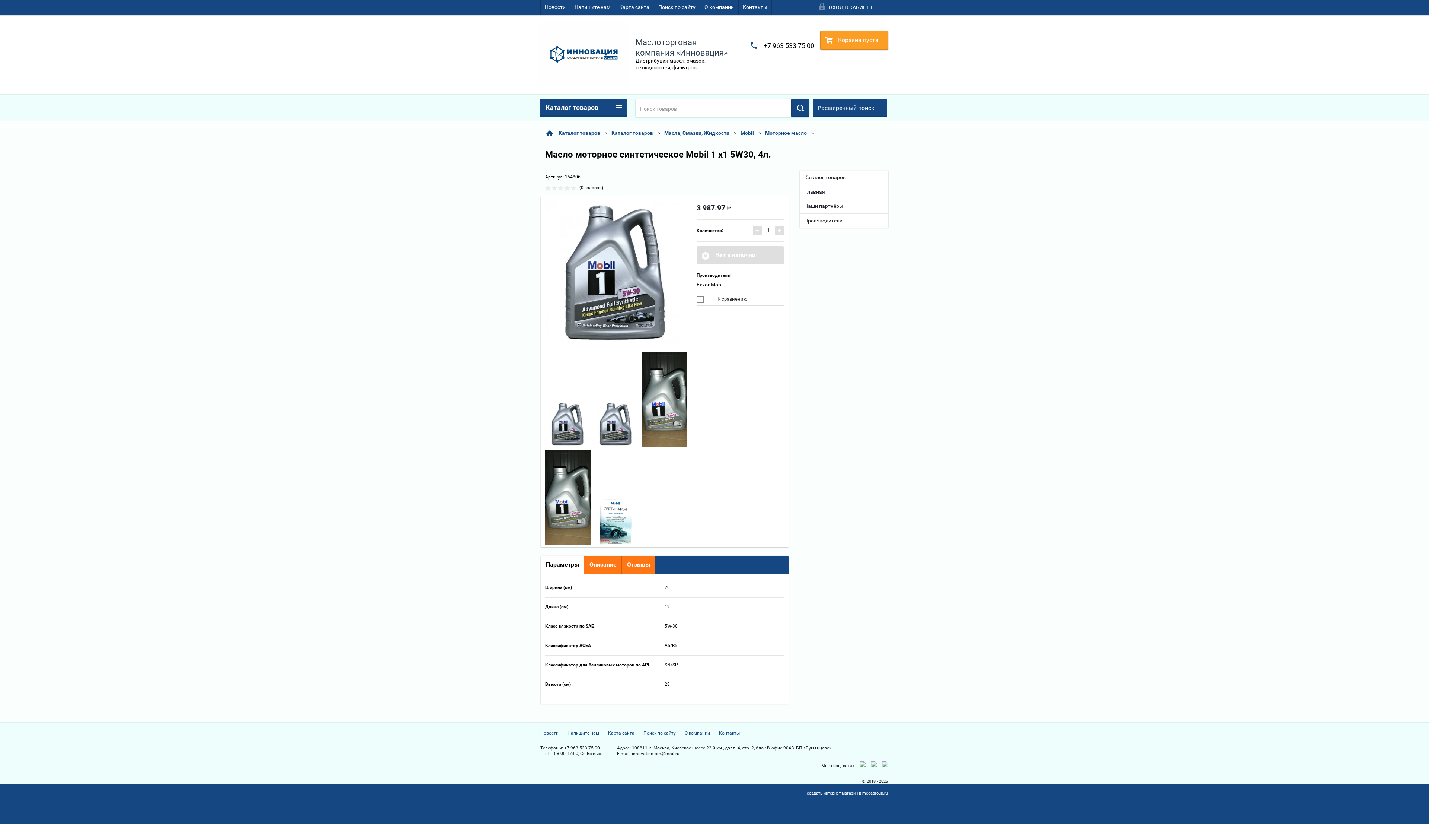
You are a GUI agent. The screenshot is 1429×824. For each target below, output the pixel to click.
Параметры (562, 564)
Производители (823, 221)
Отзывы (638, 564)
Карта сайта (634, 7)
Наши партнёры (823, 206)
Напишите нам (592, 7)
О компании (719, 7)
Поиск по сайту (677, 7)
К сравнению (732, 299)
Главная (814, 192)
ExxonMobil (710, 285)
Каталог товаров (579, 133)
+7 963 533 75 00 (789, 46)
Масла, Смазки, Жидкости (696, 133)
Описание (603, 564)
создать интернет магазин (832, 793)
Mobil (747, 133)
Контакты (755, 7)
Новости (555, 7)
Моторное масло (786, 133)
